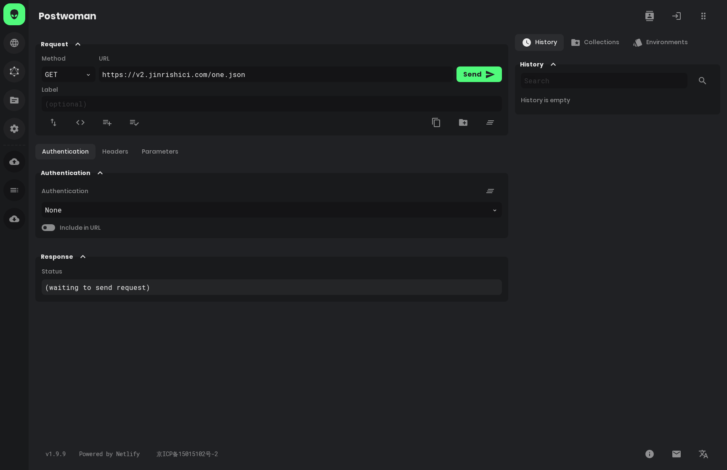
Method (54, 58)
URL (104, 58)
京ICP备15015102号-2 (185, 454)
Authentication (65, 191)
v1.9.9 (55, 454)
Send (479, 74)
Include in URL (80, 227)
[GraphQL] (14, 71)
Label (50, 89)
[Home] (14, 14)
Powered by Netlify (109, 454)
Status (52, 271)
